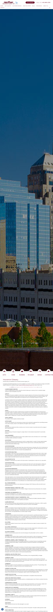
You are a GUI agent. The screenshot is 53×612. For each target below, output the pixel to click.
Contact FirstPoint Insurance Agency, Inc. (26, 385)
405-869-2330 (43, 2)
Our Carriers (30, 2)
